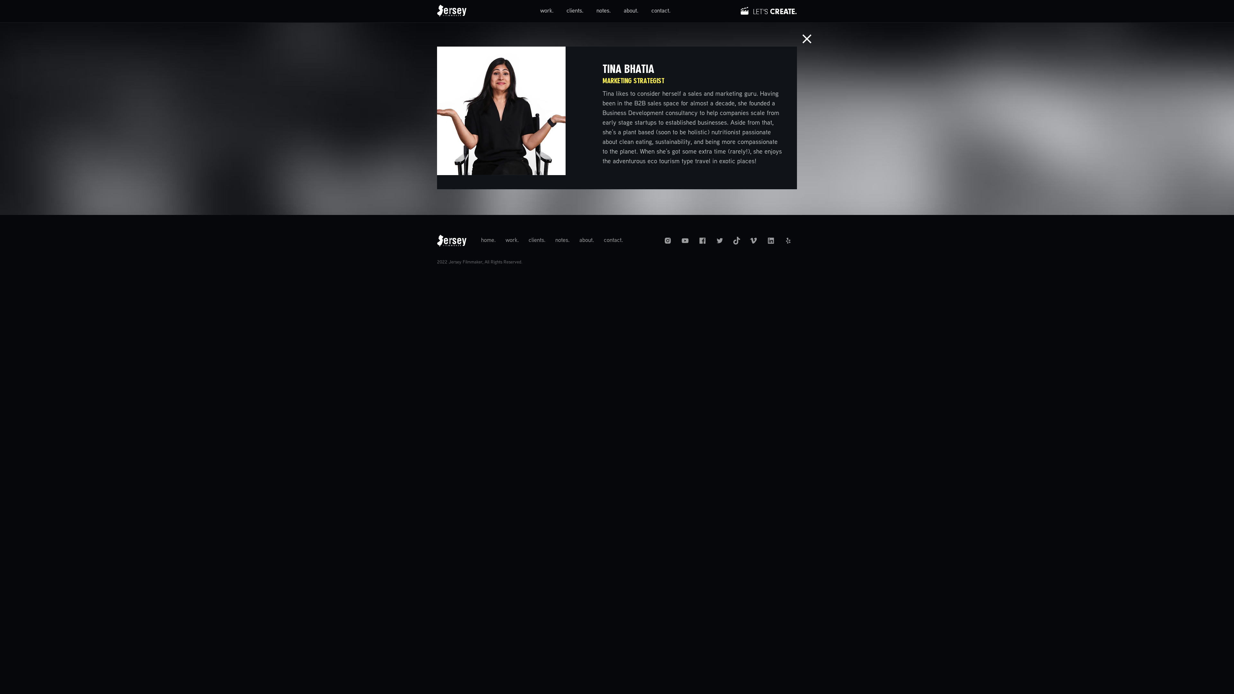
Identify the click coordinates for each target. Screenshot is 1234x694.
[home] (452, 11)
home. (488, 240)
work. (547, 11)
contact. (661, 11)
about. (631, 11)
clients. (575, 11)
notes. (603, 11)
